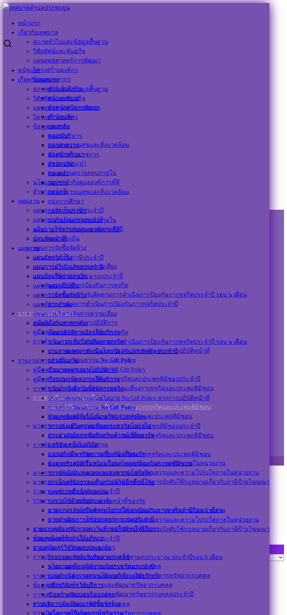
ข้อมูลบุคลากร (52, 126)
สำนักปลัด (61, 164)
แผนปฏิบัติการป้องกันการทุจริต (88, 285)
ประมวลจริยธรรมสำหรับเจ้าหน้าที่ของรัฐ (101, 482)
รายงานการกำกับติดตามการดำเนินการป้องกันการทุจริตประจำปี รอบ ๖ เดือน (147, 294)
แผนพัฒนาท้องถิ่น (56, 285)
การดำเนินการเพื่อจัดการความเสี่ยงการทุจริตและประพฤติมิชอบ (131, 388)
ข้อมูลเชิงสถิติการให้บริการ (68, 585)
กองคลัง (58, 173)
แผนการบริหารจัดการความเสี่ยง (75, 313)
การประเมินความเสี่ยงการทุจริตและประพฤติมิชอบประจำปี (124, 379)
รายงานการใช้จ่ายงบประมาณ (72, 548)
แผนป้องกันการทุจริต (60, 323)
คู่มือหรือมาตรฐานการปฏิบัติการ (75, 370)
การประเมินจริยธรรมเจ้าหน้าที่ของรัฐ (96, 501)
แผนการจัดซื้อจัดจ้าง (59, 248)
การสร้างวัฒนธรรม (92, 360)
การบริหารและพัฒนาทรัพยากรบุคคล (81, 604)
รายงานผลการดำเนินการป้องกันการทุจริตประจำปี (113, 304)
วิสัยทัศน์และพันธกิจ (59, 51)
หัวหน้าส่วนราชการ (73, 154)
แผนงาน (29, 201)
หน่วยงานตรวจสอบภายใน (82, 173)
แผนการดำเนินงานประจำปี (68, 267)
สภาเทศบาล (64, 145)
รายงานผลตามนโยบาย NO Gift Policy (97, 416)
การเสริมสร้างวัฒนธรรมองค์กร (74, 594)
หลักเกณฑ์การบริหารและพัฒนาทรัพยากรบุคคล (110, 585)
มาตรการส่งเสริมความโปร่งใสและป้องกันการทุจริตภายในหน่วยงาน (136, 510)
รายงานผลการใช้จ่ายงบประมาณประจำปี (101, 566)
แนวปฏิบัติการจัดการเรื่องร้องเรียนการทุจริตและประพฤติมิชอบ (129, 454)
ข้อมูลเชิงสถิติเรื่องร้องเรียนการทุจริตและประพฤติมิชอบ (120, 463)
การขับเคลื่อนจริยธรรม (78, 491)
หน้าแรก (29, 23)
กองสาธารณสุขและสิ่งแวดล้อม (88, 145)
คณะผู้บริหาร (65, 136)
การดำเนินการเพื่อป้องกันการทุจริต (78, 388)
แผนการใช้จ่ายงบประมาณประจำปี (78, 276)
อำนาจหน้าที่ (50, 239)
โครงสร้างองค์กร (55, 70)
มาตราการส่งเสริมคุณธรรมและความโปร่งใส (92, 473)
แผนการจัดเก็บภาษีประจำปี (68, 257)
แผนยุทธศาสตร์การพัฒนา (67, 60)
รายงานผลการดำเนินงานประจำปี (76, 538)
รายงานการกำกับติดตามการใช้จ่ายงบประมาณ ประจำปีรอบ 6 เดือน (135, 557)
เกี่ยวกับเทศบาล (38, 32)
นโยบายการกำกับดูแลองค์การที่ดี (76, 182)
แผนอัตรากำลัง (52, 304)
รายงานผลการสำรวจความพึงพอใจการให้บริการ (96, 576)
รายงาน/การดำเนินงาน (48, 360)
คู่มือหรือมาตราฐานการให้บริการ (76, 379)
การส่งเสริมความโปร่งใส (65, 445)
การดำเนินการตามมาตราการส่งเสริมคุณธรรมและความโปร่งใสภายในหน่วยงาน (153, 472)
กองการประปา (67, 210)
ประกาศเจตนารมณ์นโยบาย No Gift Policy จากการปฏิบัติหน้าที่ (129, 398)
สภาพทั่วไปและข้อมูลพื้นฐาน (70, 42)
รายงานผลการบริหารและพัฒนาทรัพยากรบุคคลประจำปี (121, 594)
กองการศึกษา (66, 201)
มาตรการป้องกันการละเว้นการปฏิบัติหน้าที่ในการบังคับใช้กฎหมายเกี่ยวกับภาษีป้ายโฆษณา (151, 529)
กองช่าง (58, 182)
